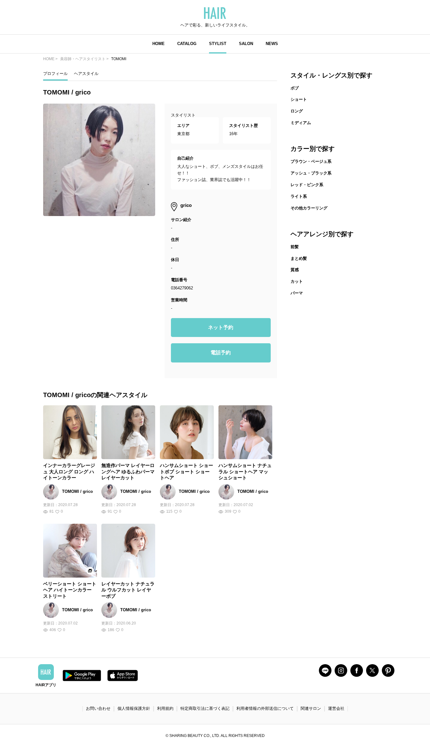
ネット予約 (220, 327)
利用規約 (165, 708)
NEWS (272, 43)
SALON (246, 43)
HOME (158, 43)
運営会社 (336, 708)
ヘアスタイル (86, 73)
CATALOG (186, 43)
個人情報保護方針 (133, 708)
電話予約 (221, 352)
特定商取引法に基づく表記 (204, 708)
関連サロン (311, 708)
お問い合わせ (98, 708)
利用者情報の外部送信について (265, 708)
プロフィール (55, 73)
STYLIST (217, 43)
